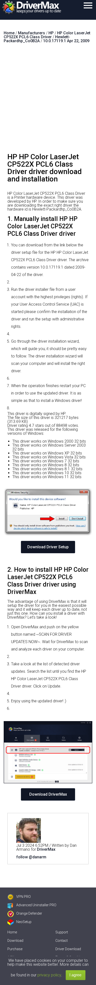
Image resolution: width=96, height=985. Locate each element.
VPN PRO (23, 896)
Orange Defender (29, 913)
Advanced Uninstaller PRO (36, 905)
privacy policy (49, 975)
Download (15, 940)
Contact (61, 940)
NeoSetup (24, 922)
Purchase (14, 949)
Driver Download (68, 949)
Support (61, 932)
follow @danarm (31, 857)
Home (12, 932)
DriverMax (46, 849)
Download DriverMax (48, 794)
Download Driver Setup (48, 547)
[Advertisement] (48, 100)
